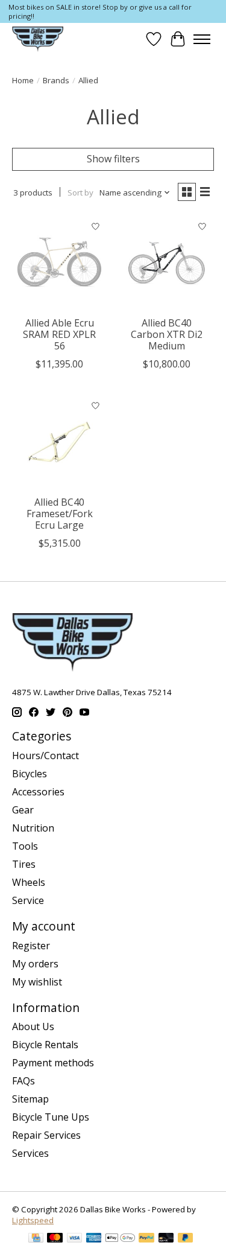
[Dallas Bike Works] (37, 39)
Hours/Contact (45, 755)
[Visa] (75, 1239)
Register (31, 945)
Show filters (113, 158)
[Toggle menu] (202, 39)
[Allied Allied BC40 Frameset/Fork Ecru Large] (59, 442)
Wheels (28, 882)
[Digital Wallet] (120, 1239)
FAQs (23, 1080)
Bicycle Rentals (45, 1044)
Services (30, 1153)
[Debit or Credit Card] (166, 1239)
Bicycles (29, 773)
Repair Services (46, 1135)
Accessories (38, 791)
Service (28, 900)
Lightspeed (33, 1220)
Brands (56, 80)
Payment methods (53, 1062)
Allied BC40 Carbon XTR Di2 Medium (166, 334)
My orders (35, 963)
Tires (24, 864)
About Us (33, 1026)
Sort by (80, 192)
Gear (23, 809)
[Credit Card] (35, 1239)
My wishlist (37, 981)
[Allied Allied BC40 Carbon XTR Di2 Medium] (166, 262)
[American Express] (94, 1239)
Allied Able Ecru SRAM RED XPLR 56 (59, 334)
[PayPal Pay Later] (185, 1239)
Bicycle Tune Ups (50, 1117)
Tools (25, 846)
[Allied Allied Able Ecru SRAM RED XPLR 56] (59, 262)
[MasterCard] (55, 1239)
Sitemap (30, 1099)
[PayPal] (146, 1239)
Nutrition (33, 828)
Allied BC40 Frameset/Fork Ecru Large (60, 513)
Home (23, 80)
